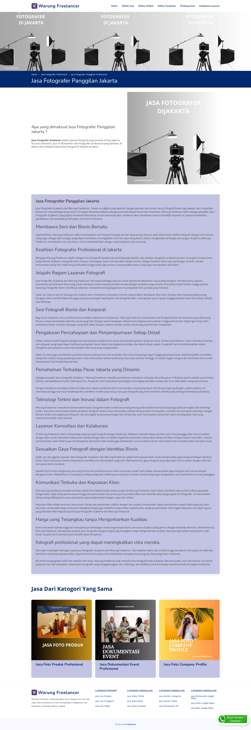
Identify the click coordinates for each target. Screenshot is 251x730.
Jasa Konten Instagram (170, 696)
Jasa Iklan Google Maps (202, 708)
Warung (126, 724)
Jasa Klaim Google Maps (202, 703)
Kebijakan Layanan (209, 6)
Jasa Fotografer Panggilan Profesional (89, 74)
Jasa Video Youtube (136, 706)
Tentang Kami (187, 6)
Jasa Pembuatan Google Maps (202, 697)
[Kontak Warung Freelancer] (233, 720)
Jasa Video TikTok (135, 696)
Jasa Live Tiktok (102, 706)
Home (114, 6)
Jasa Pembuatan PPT (169, 706)
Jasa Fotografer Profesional (54, 74)
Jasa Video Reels (135, 701)
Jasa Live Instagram (104, 701)
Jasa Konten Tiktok (168, 701)
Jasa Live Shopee (103, 696)
